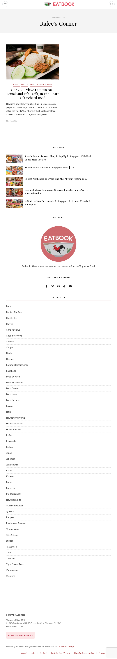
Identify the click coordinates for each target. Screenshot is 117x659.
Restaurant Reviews (41, 85)
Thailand (10, 558)
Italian (9, 447)
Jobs (33, 653)
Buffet (9, 323)
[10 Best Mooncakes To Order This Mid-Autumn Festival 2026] (14, 181)
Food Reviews (13, 400)
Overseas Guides (14, 505)
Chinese (10, 341)
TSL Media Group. (65, 646)
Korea (9, 470)
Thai (8, 552)
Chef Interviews (14, 335)
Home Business (13, 429)
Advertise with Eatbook (20, 635)
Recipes (10, 517)
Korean (10, 476)
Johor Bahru (12, 464)
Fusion (9, 406)
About (24, 653)
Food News (11, 394)
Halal (16, 85)
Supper (9, 540)
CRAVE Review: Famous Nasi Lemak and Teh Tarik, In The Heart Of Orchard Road (33, 93)
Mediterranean (13, 493)
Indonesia (11, 441)
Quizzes (10, 511)
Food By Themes (14, 382)
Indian (9, 435)
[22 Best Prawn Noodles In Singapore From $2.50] (14, 170)
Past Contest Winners (60, 653)
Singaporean (12, 529)
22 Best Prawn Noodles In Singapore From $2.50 (49, 167)
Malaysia (10, 488)
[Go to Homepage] (58, 4)
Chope (9, 347)
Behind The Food (14, 312)
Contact (43, 653)
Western (10, 575)
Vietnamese (12, 570)
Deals (9, 353)
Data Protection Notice (84, 653)
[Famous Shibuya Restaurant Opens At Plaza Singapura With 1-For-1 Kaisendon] (14, 192)
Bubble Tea (11, 318)
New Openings (13, 499)
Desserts (10, 359)
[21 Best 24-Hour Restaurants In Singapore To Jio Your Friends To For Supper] (14, 203)
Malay (24, 85)
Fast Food (11, 370)
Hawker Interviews (15, 417)
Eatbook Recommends (17, 364)
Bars (8, 306)
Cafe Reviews (13, 329)
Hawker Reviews (14, 423)
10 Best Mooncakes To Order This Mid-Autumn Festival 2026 (56, 178)
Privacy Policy (105, 653)
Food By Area (13, 376)
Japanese (10, 458)
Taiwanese (11, 546)
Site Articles (12, 535)
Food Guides (12, 388)
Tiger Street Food (15, 564)
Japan (9, 452)
